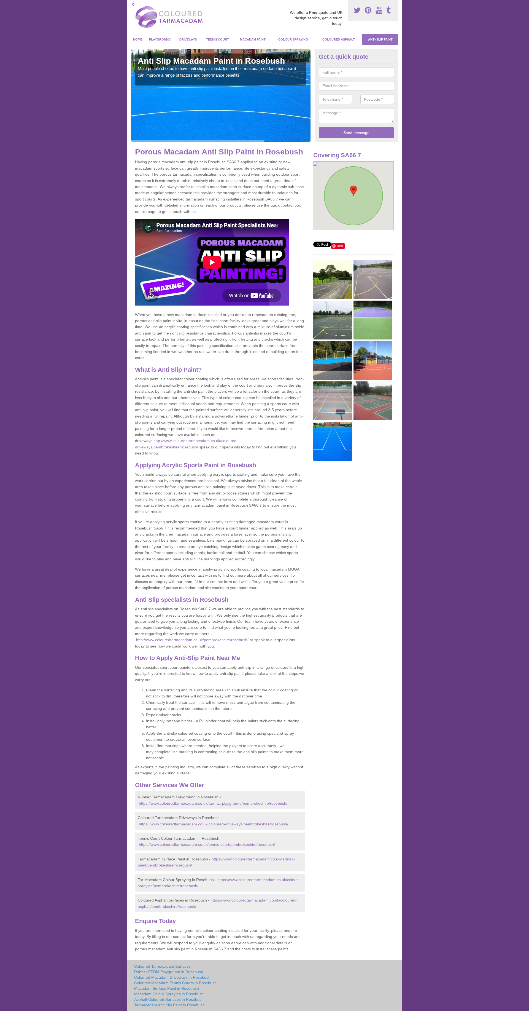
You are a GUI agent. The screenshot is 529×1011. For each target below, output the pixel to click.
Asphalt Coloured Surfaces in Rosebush (169, 999)
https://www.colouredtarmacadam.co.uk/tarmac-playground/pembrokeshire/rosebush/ (213, 803)
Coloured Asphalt (338, 39)
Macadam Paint (253, 39)
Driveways (188, 39)
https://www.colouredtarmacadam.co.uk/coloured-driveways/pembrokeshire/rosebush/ (213, 824)
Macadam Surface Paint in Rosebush (166, 988)
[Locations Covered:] (133, 5)
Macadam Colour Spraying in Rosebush (169, 994)
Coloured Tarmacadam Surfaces (162, 966)
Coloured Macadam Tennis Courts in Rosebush (175, 983)
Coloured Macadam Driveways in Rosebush (172, 977)
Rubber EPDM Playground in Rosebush (168, 972)
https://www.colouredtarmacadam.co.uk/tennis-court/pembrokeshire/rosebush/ (207, 844)
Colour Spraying (293, 39)
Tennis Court (217, 39)
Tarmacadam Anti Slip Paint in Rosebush (169, 1005)
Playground (160, 39)
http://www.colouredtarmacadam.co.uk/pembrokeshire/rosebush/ (192, 640)
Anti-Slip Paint (380, 39)
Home (137, 39)
